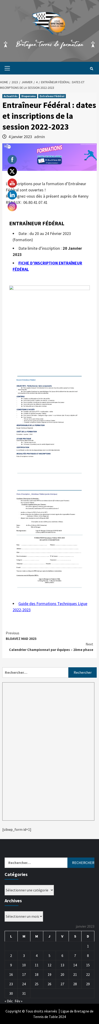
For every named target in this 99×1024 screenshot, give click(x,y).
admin (39, 136)
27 (62, 984)
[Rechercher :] (35, 672)
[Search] (91, 68)
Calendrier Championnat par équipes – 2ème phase (51, 647)
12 (49, 965)
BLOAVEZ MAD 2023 (21, 636)
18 (36, 974)
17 (24, 974)
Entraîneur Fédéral (52, 96)
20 (62, 974)
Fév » (18, 1001)
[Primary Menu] (6, 68)
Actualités (10, 96)
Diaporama (28, 96)
